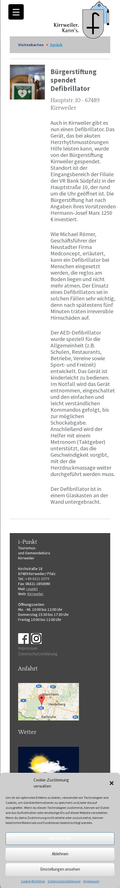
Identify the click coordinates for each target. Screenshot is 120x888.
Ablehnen (60, 853)
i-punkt (32, 588)
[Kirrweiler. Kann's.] (82, 19)
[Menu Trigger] (16, 12)
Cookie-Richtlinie (33, 881)
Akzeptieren (60, 838)
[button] (111, 783)
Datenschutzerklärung (64, 881)
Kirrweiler (35, 593)
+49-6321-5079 (37, 578)
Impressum (91, 881)
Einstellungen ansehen (60, 869)
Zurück (56, 44)
